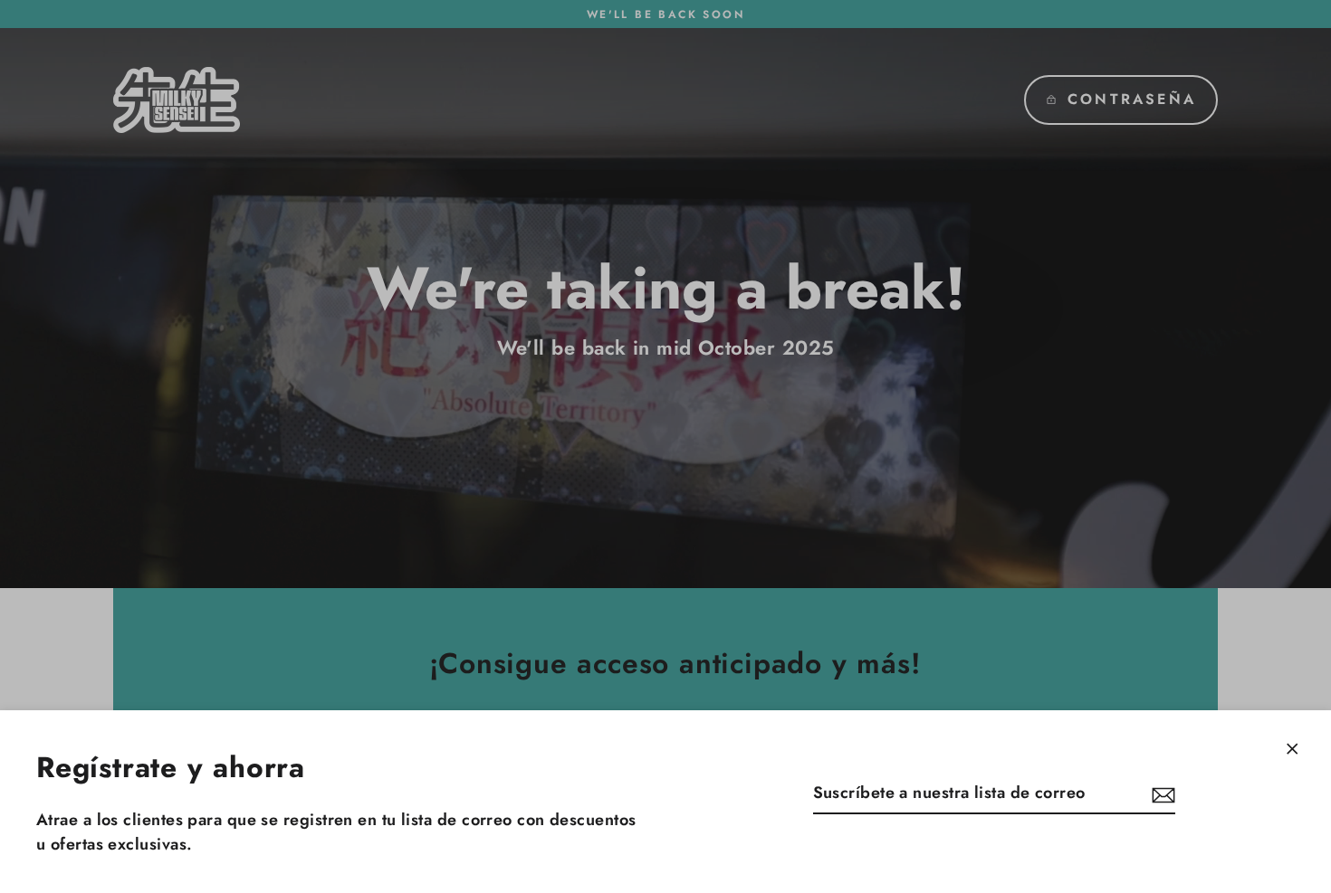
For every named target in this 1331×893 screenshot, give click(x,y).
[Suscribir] (1160, 794)
